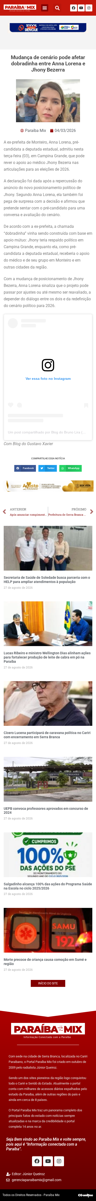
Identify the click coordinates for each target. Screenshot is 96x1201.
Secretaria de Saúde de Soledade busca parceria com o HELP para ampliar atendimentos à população (47, 580)
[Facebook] (73, 7)
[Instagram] (88, 7)
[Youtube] (81, 7)
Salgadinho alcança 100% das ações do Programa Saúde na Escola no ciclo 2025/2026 (48, 886)
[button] (44, 7)
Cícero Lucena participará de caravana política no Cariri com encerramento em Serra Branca (47, 735)
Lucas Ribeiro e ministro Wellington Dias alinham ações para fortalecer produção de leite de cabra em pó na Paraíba (47, 657)
